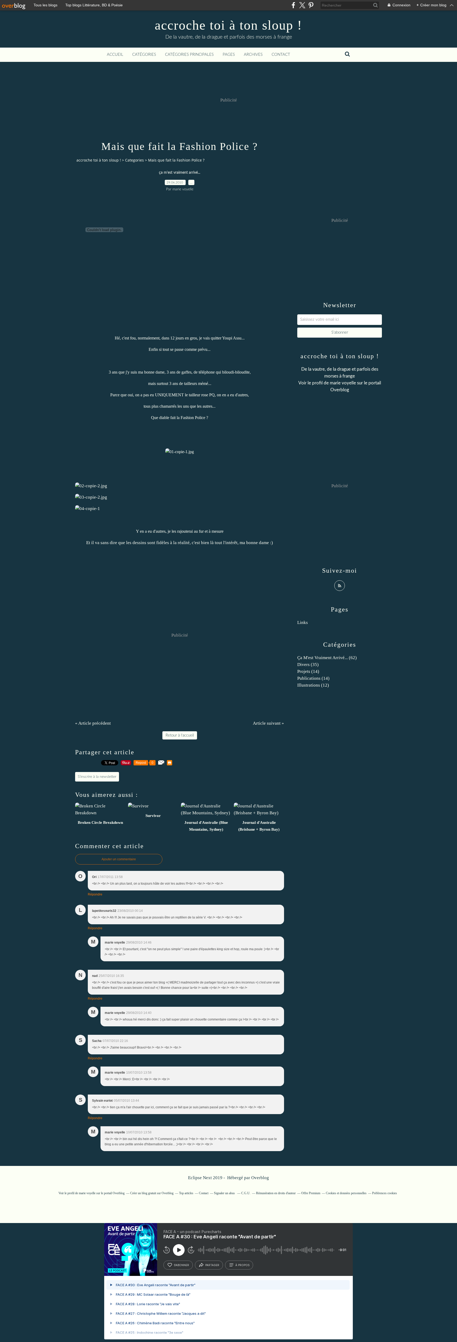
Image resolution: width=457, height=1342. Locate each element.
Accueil (115, 55)
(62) (327, 657)
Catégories (144, 55)
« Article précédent (93, 723)
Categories (134, 160)
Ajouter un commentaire (119, 859)
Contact (281, 55)
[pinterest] (311, 5)
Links (302, 622)
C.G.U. (245, 1193)
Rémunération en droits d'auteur (276, 1193)
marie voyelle (343, 383)
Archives (253, 55)
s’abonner (181, 1265)
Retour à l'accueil (180, 735)
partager (212, 1265)
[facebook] (293, 5)
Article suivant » (268, 723)
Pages (229, 55)
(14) (308, 671)
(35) (308, 664)
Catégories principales (189, 55)
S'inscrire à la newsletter (97, 777)
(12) (313, 685)
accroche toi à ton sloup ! (228, 25)
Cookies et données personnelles (346, 1193)
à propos (242, 1265)
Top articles (186, 1193)
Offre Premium (310, 1193)
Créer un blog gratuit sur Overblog (151, 1193)
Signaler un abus (225, 1193)
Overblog (260, 1177)
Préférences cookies (384, 1193)
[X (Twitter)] (302, 5)
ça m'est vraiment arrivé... (179, 172)
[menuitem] (115, 55)
